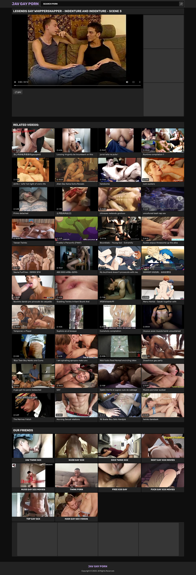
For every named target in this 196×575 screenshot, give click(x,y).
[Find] (181, 4)
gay (19, 92)
